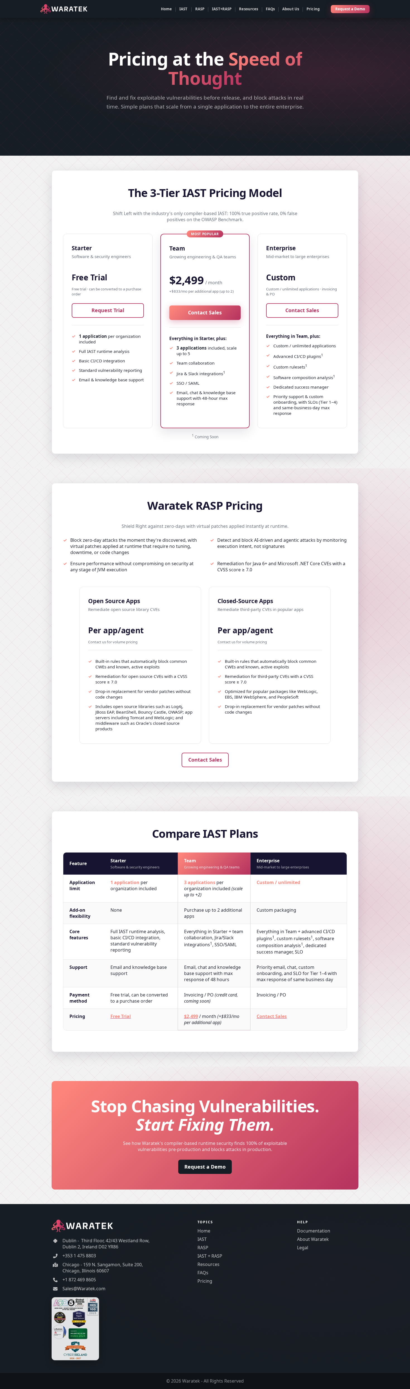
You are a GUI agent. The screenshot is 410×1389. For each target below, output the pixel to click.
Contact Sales (205, 312)
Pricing (313, 8)
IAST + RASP (209, 1256)
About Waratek (313, 1239)
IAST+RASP (221, 8)
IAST (183, 8)
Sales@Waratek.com (83, 1289)
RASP (200, 8)
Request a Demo (350, 8)
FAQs (270, 8)
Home (166, 8)
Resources (248, 8)
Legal (302, 1247)
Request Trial (107, 310)
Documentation (313, 1231)
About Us (290, 8)
